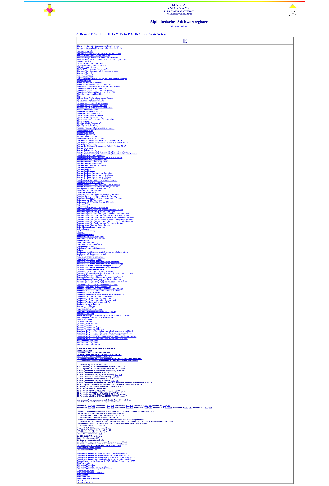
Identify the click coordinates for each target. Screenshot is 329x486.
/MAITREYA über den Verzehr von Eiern (93, 69)
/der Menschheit (91, 227)
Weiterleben (88, 478)
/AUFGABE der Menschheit (96, 283)
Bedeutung (85, 131)
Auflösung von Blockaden (94, 173)
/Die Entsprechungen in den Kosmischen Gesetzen (103, 214)
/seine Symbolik (90, 115)
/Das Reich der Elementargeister (96, 119)
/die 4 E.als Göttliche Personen (92, 104)
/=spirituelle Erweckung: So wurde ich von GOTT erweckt (104, 316)
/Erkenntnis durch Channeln (91, 275)
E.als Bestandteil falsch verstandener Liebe (97, 71)
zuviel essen (87, 341)
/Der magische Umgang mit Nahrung (94, 296)
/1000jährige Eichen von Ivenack (91, 65)
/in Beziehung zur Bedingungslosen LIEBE (96, 271)
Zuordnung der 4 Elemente (90, 329)
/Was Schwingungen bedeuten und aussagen (102, 79)
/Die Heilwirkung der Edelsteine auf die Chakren (99, 54)
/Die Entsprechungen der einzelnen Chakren (100, 210)
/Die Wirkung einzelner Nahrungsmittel (95, 298)
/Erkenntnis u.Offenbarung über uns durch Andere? (100, 277)
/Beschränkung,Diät (88, 292)
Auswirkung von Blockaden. (95, 175)
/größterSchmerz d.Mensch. (95, 202)
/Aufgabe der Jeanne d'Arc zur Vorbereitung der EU (103, 453)
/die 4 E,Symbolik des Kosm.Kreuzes (94, 108)
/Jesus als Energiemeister (92, 188)
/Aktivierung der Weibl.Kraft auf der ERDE (101, 146)
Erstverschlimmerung (85, 314)
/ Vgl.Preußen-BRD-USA (99, 140)
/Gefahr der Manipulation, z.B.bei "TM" (96, 92)
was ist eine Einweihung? (91, 88)
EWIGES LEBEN (83, 477)
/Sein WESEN (88, 110)
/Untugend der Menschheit (90, 94)
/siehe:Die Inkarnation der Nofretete (100, 48)
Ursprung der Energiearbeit (92, 160)
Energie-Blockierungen (86, 171)
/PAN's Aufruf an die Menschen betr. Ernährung (98, 291)
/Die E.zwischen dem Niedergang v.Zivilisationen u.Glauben (105, 217)
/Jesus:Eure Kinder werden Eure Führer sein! (102, 339)
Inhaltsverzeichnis (178, 26)
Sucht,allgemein (87, 343)
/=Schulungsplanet (86, 242)
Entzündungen (83, 229)
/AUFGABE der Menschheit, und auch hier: (102, 281)
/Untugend (84, 61)
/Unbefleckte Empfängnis (91, 138)
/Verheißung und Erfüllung (92, 467)
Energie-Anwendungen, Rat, (88, 154)
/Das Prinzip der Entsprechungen (96, 212)
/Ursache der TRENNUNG (94, 179)
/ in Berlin (126, 152)
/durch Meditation (97, 317)
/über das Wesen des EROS (90, 310)
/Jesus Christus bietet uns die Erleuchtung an (99, 279)
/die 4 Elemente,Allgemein (90, 102)
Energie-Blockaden (84, 169)
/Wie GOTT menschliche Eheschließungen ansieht (102, 59)
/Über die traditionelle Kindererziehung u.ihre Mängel (105, 331)
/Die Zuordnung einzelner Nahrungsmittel (96, 300)
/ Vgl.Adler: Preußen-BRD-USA (102, 142)
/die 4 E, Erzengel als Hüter (91, 100)
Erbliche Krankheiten (85, 235)
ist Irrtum (86, 306)
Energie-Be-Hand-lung (85, 167)
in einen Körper (89, 83)
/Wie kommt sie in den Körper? (95, 84)
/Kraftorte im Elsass (87, 136)
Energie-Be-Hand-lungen (86, 150)
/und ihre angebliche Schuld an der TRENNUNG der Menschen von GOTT (106, 461)
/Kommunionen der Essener (96, 196)
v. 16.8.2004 (97, 285)
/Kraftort (85, 482)
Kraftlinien (83, 240)
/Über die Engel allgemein (89, 190)
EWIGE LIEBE (82, 475)
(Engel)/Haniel (85, 133)
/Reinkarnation (92, 127)
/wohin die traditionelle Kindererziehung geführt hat (104, 333)
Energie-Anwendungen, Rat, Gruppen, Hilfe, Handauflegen (100, 152)
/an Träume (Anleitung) (90, 260)
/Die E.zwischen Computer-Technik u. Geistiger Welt (103, 215)
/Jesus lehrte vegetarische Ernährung (100, 294)
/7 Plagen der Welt (89, 123)
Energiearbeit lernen (90, 163)
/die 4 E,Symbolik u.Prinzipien (92, 106)
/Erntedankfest (86, 308)
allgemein (84, 321)
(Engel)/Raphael (86, 135)
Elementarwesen (83, 121)
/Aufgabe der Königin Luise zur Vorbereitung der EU (104, 459)
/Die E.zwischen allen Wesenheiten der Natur (100, 223)
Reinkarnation (84, 463)
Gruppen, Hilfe (105, 154)
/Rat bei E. (85, 73)
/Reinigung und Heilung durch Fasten (95, 302)
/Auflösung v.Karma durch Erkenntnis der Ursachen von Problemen (105, 273)
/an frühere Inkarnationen (90, 258)
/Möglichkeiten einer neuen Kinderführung (101, 335)
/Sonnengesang (86, 50)
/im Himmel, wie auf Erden (97, 58)
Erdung (80, 250)
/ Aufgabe (86, 465)
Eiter (79, 96)
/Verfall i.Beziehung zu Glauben (95, 98)
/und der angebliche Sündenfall (94, 469)
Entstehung (86, 231)
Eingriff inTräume (84, 81)
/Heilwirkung (85, 52)
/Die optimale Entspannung (92, 208)
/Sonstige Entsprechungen (93, 225)
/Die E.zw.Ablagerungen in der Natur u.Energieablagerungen (105, 221)
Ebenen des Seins (86, 192)
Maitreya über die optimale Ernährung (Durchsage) (100, 289)
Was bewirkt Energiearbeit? (92, 162)
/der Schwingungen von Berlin (92, 254)
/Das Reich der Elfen (87, 125)
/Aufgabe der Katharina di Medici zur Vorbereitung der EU (106, 457)
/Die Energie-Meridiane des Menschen (98, 185)
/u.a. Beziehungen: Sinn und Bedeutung (93, 56)
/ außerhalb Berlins (130, 154)
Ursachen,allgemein (88, 344)
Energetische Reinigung (86, 144)
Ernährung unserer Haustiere (88, 304)
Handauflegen (117, 154)
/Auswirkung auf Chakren (94, 177)
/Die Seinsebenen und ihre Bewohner (98, 46)
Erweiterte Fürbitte (84, 319)
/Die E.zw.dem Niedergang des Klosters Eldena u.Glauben (105, 219)
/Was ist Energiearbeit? (91, 156)
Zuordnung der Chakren (89, 327)
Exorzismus (81, 480)
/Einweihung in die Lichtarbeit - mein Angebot (98, 86)
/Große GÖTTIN (89, 244)
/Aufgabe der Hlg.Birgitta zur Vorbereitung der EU (103, 455)
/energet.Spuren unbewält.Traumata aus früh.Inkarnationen (102, 252)
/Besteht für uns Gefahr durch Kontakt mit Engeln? (98, 194)
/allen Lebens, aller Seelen (90, 473)
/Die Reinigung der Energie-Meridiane (98, 187)
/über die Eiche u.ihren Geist (90, 63)
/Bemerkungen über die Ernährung (94, 287)
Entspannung (82, 206)
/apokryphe (85, 471)
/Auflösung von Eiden (86, 67)
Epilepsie (80, 233)
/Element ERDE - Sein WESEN (91, 239)
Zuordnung (84, 325)
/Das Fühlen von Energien (90, 183)
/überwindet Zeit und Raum (92, 165)
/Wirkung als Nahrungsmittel (90, 237)
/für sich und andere (94, 90)
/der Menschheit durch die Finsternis (97, 181)
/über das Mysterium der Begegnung (96, 312)
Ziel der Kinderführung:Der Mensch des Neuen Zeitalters (106, 337)
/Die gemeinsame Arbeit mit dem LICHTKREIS (99, 158)
